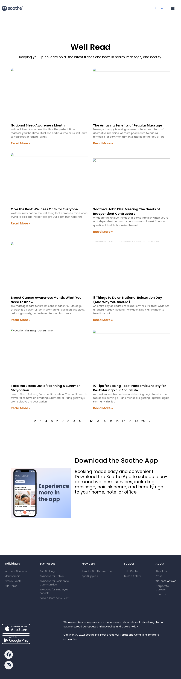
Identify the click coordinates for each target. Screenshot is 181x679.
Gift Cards (11, 586)
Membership (13, 576)
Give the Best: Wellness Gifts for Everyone (44, 209)
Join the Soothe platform (97, 571)
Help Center (131, 571)
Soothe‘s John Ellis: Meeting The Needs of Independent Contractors (126, 211)
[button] (173, 8)
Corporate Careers (162, 587)
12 (91, 421)
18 (130, 421)
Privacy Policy (107, 626)
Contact (161, 594)
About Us (161, 571)
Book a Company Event (54, 598)
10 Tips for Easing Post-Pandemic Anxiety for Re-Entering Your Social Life (129, 388)
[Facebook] (8, 654)
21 (150, 421)
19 (136, 421)
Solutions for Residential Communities (54, 582)
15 (110, 421)
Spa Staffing (47, 571)
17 (123, 421)
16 (117, 421)
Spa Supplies (90, 576)
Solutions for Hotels (52, 576)
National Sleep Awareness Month (38, 125)
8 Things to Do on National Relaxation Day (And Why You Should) (127, 299)
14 (104, 421)
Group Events (13, 581)
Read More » (20, 143)
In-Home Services (16, 571)
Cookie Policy (130, 626)
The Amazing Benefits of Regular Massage (127, 125)
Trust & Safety (132, 576)
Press (159, 576)
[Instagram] (8, 665)
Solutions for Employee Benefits (54, 591)
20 (143, 421)
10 (79, 421)
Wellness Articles (166, 581)
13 (97, 421)
